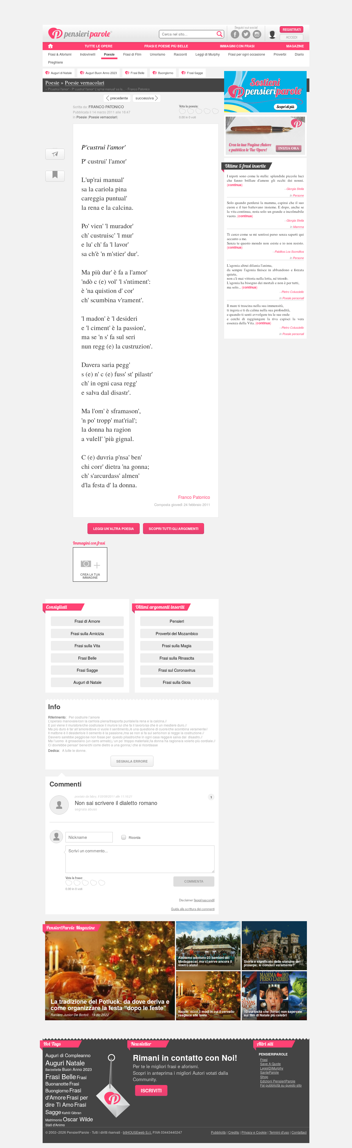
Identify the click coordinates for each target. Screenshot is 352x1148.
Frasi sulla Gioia (177, 682)
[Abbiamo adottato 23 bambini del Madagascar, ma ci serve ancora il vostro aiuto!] (208, 945)
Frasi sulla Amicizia (87, 633)
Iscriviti (151, 1090)
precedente (119, 97)
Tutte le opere (98, 45)
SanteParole (269, 1072)
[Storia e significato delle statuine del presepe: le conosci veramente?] (274, 945)
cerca (208, 34)
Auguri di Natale (61, 73)
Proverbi (280, 54)
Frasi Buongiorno (62, 1087)
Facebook (235, 34)
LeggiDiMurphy (271, 1068)
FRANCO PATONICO (106, 106)
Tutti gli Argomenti (173, 528)
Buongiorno (165, 73)
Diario (299, 54)
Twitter (246, 34)
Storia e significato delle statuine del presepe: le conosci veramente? (272, 963)
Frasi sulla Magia (176, 645)
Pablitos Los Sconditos (289, 251)
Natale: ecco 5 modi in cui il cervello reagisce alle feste (206, 1013)
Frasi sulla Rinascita (177, 658)
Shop (264, 1076)
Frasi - (80, 32)
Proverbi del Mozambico (177, 633)
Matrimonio (53, 1119)
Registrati (292, 29)
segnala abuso (86, 809)
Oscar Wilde (78, 1119)
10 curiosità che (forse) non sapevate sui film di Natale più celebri (273, 1013)
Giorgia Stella (295, 189)
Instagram (257, 34)
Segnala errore (132, 761)
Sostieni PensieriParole (265, 91)
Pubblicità (218, 1132)
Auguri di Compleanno (67, 1055)
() (265, 180)
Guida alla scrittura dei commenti (193, 909)
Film (132, 54)
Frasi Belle (137, 73)
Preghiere (55, 62)
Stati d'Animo (55, 1124)
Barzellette (53, 1069)
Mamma (298, 227)
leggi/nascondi (204, 900)
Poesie (109, 54)
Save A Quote (270, 1064)
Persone (298, 195)
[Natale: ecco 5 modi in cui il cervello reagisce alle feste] (208, 995)
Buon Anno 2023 (77, 1069)
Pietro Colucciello (293, 292)
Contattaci (299, 1132)
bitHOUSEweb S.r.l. (137, 1132)
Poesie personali (293, 298)
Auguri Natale (65, 1062)
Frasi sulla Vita (87, 645)
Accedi (291, 37)
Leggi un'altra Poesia (113, 528)
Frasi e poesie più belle (166, 45)
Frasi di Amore (87, 621)
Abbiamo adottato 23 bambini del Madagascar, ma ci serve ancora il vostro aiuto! (205, 961)
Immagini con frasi (237, 45)
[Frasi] (50, 48)
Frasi (60, 54)
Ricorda (135, 837)
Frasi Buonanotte (66, 1080)
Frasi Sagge (195, 73)
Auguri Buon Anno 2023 (101, 73)
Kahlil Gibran (71, 1112)
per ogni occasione (246, 54)
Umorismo (157, 54)
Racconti (180, 54)
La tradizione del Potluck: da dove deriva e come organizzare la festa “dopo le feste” (110, 1004)
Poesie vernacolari (103, 117)
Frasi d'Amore (63, 1093)
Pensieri (177, 621)
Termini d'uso (279, 1132)
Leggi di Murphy (208, 54)
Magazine (295, 45)
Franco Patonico (194, 497)
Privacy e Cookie (254, 1132)
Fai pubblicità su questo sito (281, 1085)
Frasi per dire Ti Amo (66, 1100)
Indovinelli (87, 54)
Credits (233, 1132)
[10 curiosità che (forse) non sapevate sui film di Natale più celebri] (274, 995)
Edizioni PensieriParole (277, 1081)
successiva (145, 97)
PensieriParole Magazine (70, 927)
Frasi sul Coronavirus (176, 670)
